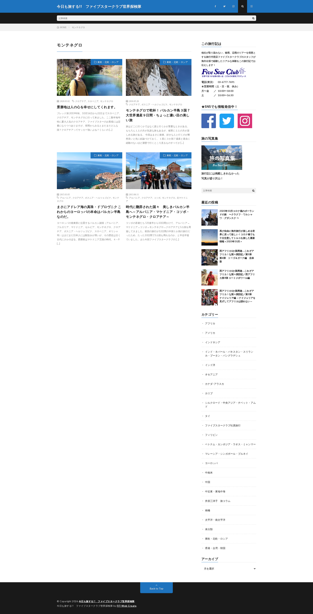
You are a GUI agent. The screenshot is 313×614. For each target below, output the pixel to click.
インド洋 (210, 364)
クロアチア (80, 101)
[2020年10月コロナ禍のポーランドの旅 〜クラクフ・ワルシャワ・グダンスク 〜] (209, 217)
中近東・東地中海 (215, 491)
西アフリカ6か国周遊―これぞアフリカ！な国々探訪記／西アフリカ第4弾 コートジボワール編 (237, 274)
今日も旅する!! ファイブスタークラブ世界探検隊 (107, 601)
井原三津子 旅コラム (217, 500)
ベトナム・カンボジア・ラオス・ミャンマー (230, 444)
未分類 (209, 529)
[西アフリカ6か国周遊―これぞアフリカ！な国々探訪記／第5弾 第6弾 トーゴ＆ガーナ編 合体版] (209, 257)
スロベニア (93, 101)
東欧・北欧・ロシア (108, 62)
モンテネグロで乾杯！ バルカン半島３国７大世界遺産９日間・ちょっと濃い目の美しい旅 (158, 115)
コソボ (157, 198)
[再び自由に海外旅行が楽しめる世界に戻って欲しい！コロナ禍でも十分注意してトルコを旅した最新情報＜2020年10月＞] (209, 237)
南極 (207, 510)
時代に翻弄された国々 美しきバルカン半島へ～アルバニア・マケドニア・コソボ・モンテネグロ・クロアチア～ (158, 212)
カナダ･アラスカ (214, 383)
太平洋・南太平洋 (215, 519)
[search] (253, 18)
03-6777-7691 (226, 81)
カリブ (209, 393)
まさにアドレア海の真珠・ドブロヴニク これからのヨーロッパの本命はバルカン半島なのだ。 (89, 212)
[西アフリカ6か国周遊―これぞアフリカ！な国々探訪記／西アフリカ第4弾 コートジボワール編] (209, 277)
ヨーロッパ (211, 463)
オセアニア (211, 374)
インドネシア (212, 342)
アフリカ (210, 323)
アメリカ (210, 332)
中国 (207, 482)
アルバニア (65, 198)
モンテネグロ (106, 101)
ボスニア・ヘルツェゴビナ (154, 104)
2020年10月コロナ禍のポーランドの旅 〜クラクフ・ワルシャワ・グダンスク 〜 (237, 214)
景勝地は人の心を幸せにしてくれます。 (87, 107)
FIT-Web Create (126, 605)
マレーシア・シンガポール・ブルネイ (226, 453)
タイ (207, 415)
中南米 (209, 472)
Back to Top (156, 588)
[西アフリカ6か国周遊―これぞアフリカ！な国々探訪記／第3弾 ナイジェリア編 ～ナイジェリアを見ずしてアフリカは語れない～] (209, 297)
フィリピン (211, 434)
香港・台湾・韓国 (215, 548)
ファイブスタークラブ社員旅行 (223, 425)
